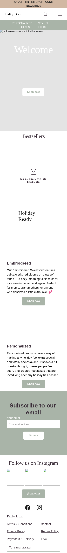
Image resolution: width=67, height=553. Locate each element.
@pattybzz (33, 493)
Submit (33, 435)
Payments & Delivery (20, 539)
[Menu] (60, 14)
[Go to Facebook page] (27, 507)
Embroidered (19, 263)
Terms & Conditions (19, 524)
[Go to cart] (45, 14)
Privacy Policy (16, 531)
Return (45, 531)
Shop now (33, 92)
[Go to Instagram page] (39, 507)
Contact (46, 524)
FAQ (44, 539)
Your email (13, 418)
